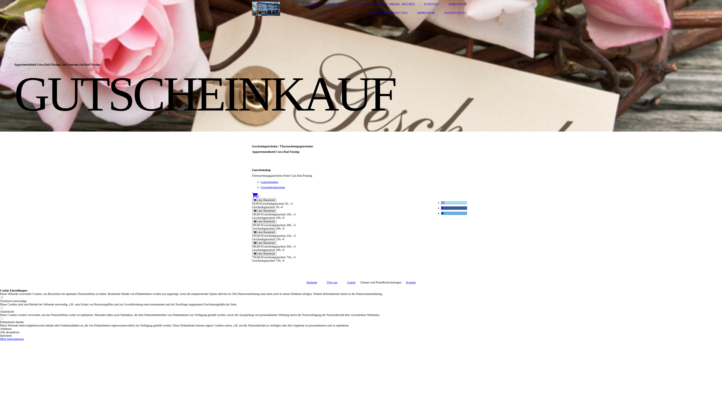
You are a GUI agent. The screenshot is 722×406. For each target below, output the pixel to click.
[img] (266, 9)
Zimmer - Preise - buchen (395, 4)
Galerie (359, 4)
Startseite (310, 4)
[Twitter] (442, 213)
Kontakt (431, 4)
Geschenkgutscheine (273, 187)
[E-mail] (442, 202)
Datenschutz (455, 12)
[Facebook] (442, 208)
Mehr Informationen (12, 339)
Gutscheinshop (269, 182)
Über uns (335, 4)
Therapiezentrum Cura (388, 12)
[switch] (2, 297)
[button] (191, 329)
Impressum (426, 12)
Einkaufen (457, 4)
